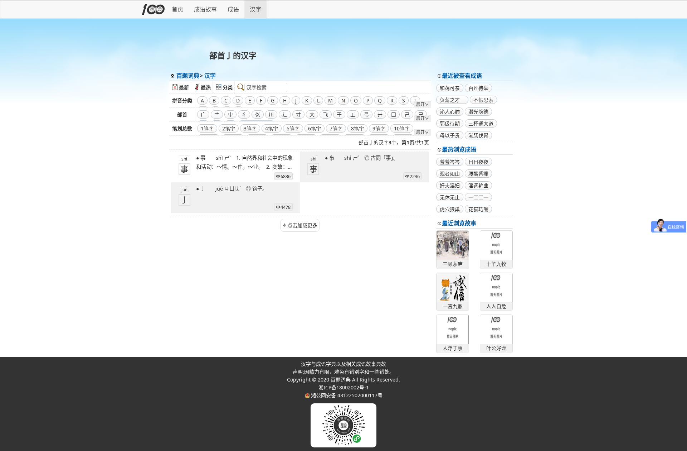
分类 (228, 87)
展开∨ (422, 104)
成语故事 (205, 9)
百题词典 (187, 76)
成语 (233, 9)
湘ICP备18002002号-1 (343, 387)
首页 (177, 9)
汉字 (255, 9)
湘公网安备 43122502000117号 (347, 395)
